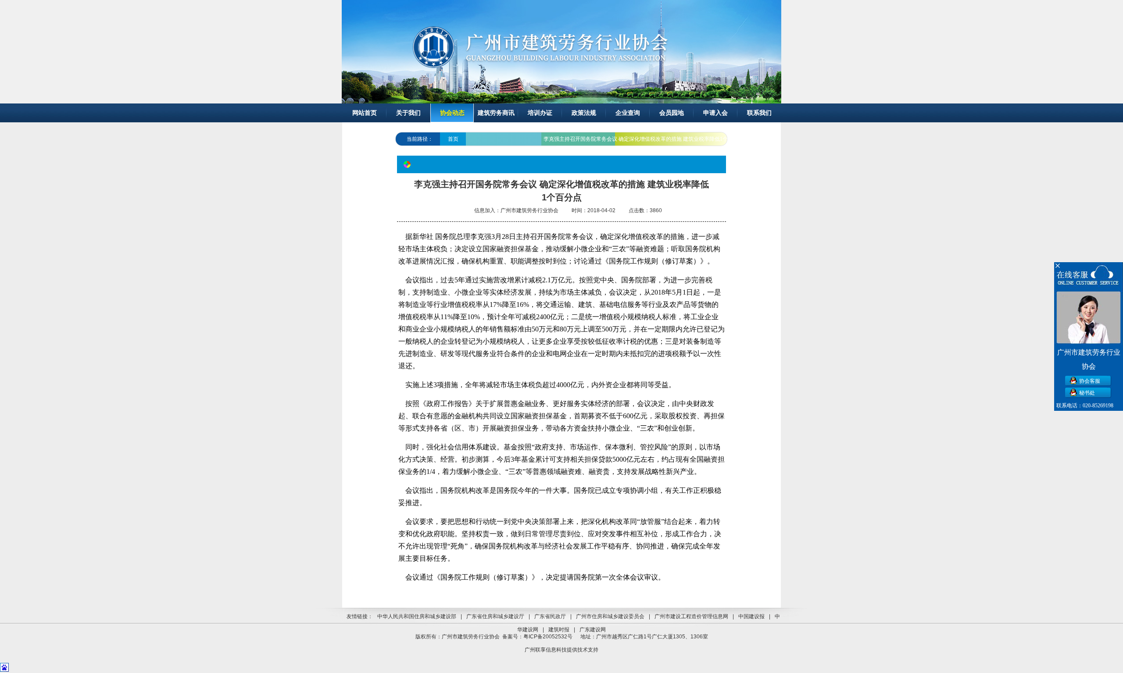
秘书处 (1087, 393)
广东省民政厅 (550, 616)
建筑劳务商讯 (496, 113)
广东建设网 (592, 630)
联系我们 (759, 113)
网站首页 (364, 113)
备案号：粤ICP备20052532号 (537, 637)
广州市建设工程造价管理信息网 (691, 616)
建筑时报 (558, 630)
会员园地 (671, 113)
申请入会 (715, 113)
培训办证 (540, 113)
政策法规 (584, 113)
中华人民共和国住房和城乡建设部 (416, 616)
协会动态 (452, 113)
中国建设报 (751, 616)
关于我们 (408, 113)
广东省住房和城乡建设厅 (495, 616)
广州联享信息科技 (546, 650)
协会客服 (1089, 381)
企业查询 (627, 113)
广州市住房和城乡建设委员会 (610, 616)
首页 (453, 139)
